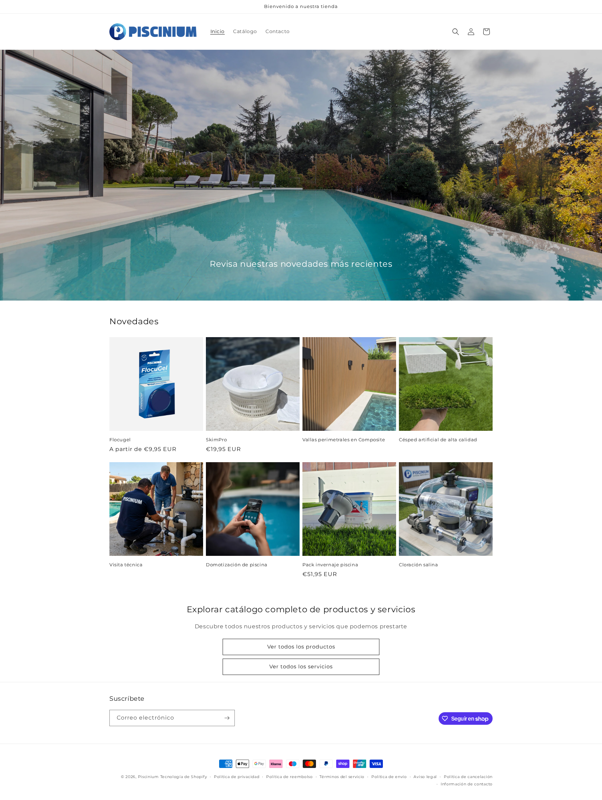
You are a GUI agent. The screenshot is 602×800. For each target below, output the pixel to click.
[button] (455, 31)
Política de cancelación (468, 776)
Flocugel (120, 439)
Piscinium (148, 776)
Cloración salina (418, 564)
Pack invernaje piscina (330, 564)
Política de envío (389, 776)
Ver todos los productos (301, 646)
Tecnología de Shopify (183, 776)
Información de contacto (467, 784)
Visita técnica (125, 564)
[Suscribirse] (226, 718)
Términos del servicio (341, 776)
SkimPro (216, 439)
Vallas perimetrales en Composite (343, 439)
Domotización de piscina (237, 564)
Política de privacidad (236, 776)
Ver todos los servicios (301, 666)
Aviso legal (425, 776)
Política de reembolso (289, 776)
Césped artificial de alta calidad (438, 439)
